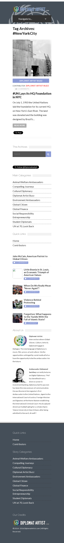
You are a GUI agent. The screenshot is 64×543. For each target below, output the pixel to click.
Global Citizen (20, 204)
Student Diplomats (22, 221)
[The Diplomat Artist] (32, 11)
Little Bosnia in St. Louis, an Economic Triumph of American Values (36, 272)
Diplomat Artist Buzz (30, 81)
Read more (19, 125)
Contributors (19, 245)
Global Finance (20, 209)
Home (16, 240)
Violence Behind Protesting (32, 301)
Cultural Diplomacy (22, 191)
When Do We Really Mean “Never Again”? (37, 287)
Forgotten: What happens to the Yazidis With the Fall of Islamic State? (37, 317)
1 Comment (32, 323)
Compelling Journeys (23, 186)
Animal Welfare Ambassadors (28, 182)
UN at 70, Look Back (23, 226)
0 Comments (23, 89)
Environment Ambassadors (26, 200)
